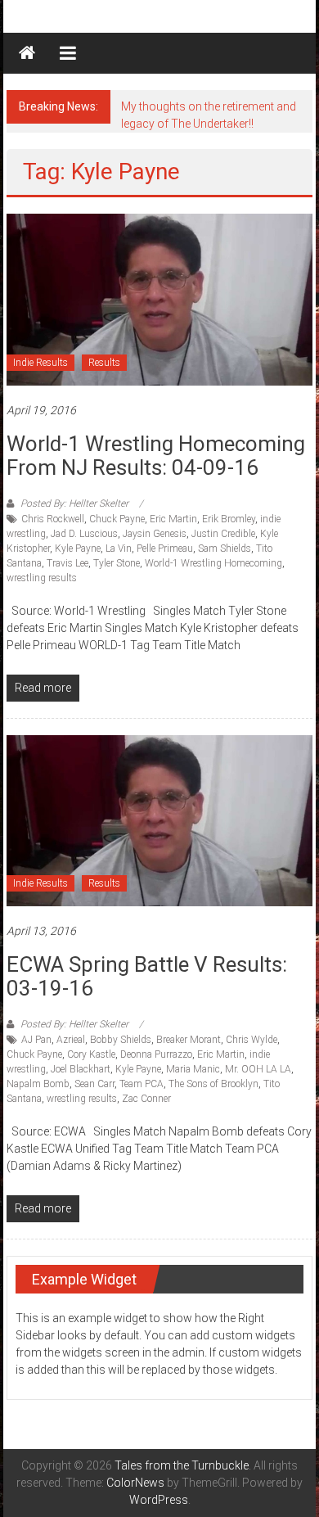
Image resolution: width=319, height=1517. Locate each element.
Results (104, 362)
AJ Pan (36, 1039)
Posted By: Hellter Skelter (74, 503)
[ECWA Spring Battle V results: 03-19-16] (160, 819)
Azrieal (70, 1039)
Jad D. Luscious (84, 534)
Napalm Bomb (38, 1084)
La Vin (119, 548)
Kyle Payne (78, 548)
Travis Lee (67, 563)
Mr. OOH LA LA (258, 1069)
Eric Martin (173, 519)
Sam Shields (224, 548)
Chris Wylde (251, 1039)
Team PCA (141, 1084)
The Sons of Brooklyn (213, 1084)
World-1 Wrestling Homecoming (213, 563)
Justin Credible (223, 534)
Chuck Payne (117, 519)
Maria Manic (193, 1069)
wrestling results (42, 578)
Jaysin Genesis (154, 534)
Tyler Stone (116, 563)
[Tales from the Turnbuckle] (27, 53)
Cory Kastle (91, 1054)
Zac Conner (146, 1098)
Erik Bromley (228, 519)
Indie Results (40, 362)
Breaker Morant (188, 1039)
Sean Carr (94, 1084)
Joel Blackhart (80, 1069)
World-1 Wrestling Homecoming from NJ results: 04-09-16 (156, 455)
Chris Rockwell (52, 519)
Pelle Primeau (165, 548)
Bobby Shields (120, 1039)
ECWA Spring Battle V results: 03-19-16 (147, 976)
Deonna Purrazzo (156, 1054)
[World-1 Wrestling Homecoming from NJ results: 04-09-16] (160, 298)
